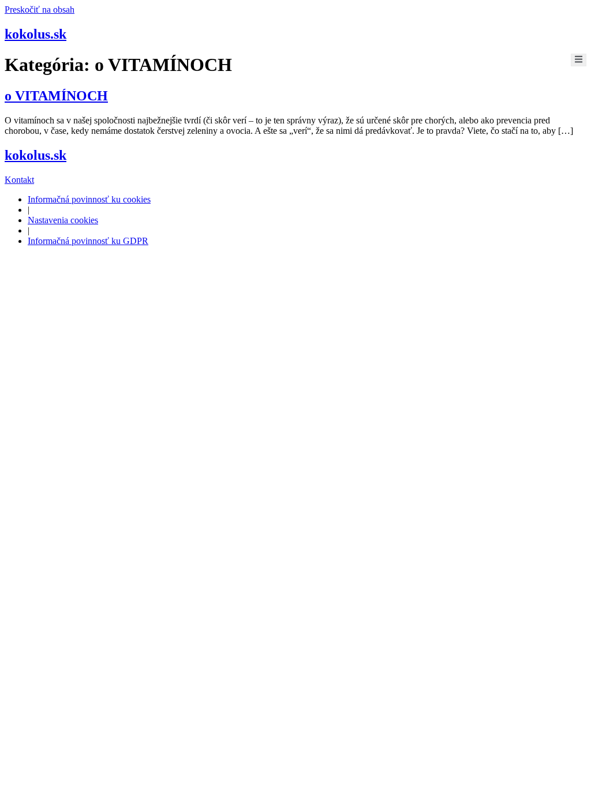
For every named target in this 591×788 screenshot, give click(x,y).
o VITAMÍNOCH (56, 95)
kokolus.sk (35, 34)
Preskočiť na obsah (39, 9)
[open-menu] (578, 60)
